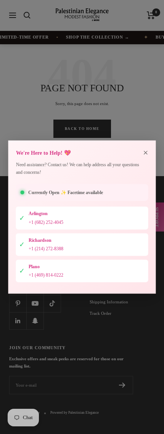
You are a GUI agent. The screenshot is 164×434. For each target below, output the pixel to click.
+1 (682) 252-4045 (46, 222)
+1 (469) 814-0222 (46, 275)
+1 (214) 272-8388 (46, 248)
